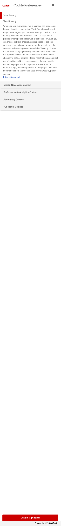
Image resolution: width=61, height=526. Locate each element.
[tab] (30, 15)
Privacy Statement (11, 77)
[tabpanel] (31, 50)
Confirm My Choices (30, 517)
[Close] (53, 5)
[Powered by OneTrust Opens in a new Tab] (47, 524)
